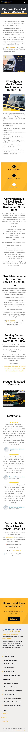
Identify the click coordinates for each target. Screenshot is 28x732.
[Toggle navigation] (25, 2)
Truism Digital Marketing (19, 730)
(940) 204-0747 (10, 321)
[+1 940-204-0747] (14, 166)
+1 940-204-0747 (14, 170)
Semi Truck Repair (9, 656)
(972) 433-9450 (6, 638)
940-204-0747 (11, 48)
